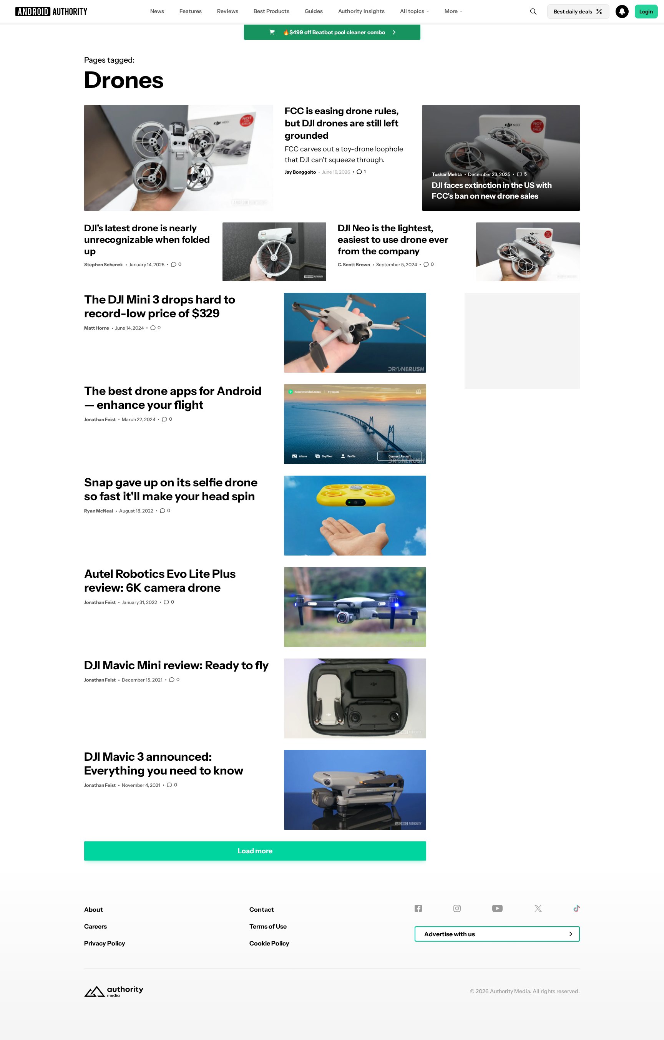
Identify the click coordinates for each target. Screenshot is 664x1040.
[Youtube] (497, 908)
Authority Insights (361, 11)
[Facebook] (418, 908)
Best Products (271, 11)
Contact (261, 909)
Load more (255, 851)
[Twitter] (538, 908)
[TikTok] (576, 908)
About (93, 909)
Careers (95, 926)
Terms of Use (268, 926)
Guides (314, 11)
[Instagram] (457, 908)
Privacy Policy (104, 943)
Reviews (227, 11)
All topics (412, 11)
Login (646, 11)
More (451, 11)
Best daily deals (573, 11)
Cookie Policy (269, 943)
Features (190, 11)
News (157, 11)
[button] (332, 11)
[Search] (533, 11)
